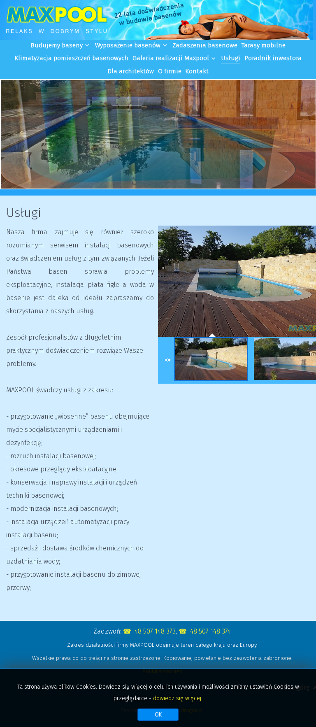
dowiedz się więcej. (177, 698)
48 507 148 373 (155, 631)
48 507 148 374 (210, 631)
